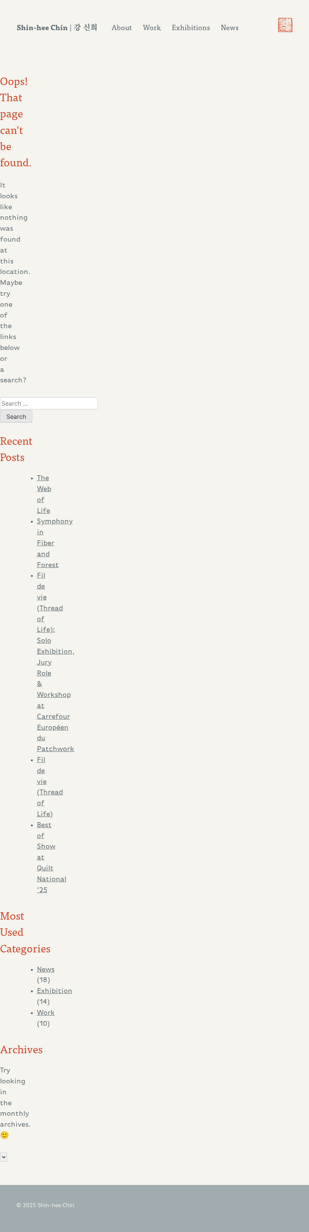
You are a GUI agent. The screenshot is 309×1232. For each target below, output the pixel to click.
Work (152, 27)
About (122, 27)
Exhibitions (191, 27)
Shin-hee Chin (42, 27)
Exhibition (54, 991)
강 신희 (86, 27)
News (230, 27)
